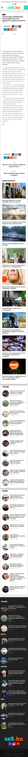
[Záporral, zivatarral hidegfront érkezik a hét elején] (4, 661)
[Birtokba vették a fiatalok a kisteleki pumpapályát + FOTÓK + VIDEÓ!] (4, 706)
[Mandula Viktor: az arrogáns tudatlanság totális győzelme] (5, 527)
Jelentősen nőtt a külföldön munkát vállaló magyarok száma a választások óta (14, 223)
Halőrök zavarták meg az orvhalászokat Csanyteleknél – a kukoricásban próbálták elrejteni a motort (18, 403)
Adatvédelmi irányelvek (8, 753)
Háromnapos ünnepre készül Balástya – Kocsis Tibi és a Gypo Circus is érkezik (17, 412)
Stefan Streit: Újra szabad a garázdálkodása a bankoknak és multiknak (17, 546)
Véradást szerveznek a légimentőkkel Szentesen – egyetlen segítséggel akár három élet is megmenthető (16, 432)
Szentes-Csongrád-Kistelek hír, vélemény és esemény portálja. (14, 1)
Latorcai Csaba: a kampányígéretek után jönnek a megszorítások (17, 536)
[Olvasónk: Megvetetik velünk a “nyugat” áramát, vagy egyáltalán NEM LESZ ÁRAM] (5, 497)
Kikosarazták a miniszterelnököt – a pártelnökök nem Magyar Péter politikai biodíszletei (13, 331)
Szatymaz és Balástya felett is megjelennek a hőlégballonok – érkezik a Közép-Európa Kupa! (17, 481)
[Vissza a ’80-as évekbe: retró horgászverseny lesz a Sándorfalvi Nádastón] (5, 463)
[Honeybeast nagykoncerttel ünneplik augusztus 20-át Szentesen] (5, 443)
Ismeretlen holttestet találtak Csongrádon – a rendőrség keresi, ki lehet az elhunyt (17, 392)
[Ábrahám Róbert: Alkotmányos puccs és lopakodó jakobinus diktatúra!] (5, 507)
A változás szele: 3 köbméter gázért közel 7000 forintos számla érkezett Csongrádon (13, 354)
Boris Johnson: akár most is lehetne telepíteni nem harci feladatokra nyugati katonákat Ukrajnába (16, 672)
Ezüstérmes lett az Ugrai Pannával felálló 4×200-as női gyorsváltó (16, 713)
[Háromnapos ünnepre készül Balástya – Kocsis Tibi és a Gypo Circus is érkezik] (5, 413)
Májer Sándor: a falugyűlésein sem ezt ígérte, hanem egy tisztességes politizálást (17, 555)
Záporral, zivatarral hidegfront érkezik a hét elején (13, 244)
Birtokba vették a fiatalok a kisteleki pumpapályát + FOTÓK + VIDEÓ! (17, 704)
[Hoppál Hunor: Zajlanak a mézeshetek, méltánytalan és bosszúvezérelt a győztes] (5, 566)
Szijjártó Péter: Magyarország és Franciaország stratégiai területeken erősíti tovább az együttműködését (17, 692)
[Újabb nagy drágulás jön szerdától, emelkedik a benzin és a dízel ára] (4, 641)
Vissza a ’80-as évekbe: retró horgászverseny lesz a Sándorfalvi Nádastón (17, 461)
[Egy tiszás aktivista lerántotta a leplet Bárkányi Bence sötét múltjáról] (5, 589)
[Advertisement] (14, 139)
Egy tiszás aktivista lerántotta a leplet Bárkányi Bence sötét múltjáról (18, 588)
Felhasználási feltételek (19, 753)
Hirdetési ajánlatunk (17, 755)
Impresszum (8, 755)
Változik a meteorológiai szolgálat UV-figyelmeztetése (14, 166)
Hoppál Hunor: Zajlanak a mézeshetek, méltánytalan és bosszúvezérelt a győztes (17, 565)
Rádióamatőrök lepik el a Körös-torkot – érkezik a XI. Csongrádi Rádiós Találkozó (17, 452)
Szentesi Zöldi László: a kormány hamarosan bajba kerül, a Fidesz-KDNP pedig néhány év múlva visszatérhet (18, 517)
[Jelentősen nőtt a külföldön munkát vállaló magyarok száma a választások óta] (4, 651)
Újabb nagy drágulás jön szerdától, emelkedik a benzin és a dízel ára (11, 201)
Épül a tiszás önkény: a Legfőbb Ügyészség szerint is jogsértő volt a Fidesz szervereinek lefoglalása (14, 377)
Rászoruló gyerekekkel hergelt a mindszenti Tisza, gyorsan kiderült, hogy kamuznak (18, 422)
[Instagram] (14, 743)
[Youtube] (18, 743)
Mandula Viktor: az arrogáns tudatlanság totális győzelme (17, 525)
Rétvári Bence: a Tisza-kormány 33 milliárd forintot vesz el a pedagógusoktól (13, 266)
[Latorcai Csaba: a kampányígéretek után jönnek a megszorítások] (5, 537)
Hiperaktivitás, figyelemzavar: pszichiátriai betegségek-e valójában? (13, 287)
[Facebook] (10, 743)
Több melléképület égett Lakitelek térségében (14, 174)
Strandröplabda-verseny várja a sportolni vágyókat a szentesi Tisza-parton (17, 724)
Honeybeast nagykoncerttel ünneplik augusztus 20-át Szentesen (16, 442)
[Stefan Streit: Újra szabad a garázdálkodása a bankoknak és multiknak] (5, 547)
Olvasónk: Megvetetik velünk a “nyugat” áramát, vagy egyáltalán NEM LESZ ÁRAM (17, 496)
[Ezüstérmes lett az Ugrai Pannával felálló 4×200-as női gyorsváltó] (4, 716)
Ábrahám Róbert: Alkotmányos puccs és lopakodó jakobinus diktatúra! (17, 506)
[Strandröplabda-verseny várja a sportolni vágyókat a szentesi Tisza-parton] (4, 725)
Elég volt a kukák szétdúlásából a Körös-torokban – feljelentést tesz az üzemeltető (17, 471)
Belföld (4, 14)
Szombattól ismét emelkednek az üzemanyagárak (11, 309)
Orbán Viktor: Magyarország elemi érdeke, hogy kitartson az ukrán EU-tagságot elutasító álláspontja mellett (17, 683)
